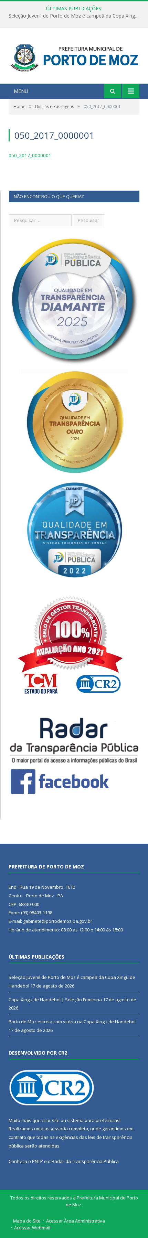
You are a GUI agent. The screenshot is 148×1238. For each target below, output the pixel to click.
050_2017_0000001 (30, 155)
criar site (51, 1120)
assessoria (56, 1128)
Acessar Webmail (32, 1228)
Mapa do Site (27, 1221)
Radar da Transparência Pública (85, 1161)
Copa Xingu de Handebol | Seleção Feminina (72, 16)
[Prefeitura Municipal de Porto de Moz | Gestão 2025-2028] (74, 56)
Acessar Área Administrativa (75, 1221)
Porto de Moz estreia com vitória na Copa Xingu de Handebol (72, 1021)
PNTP (37, 1161)
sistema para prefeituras (93, 1120)
